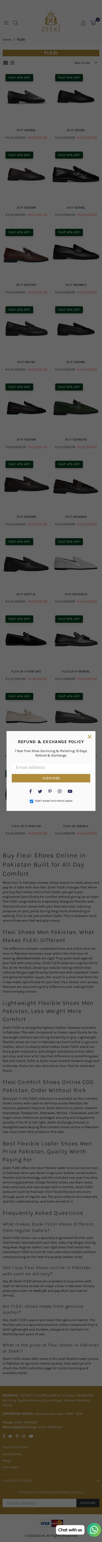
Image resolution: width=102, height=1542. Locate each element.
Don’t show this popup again (53, 801)
